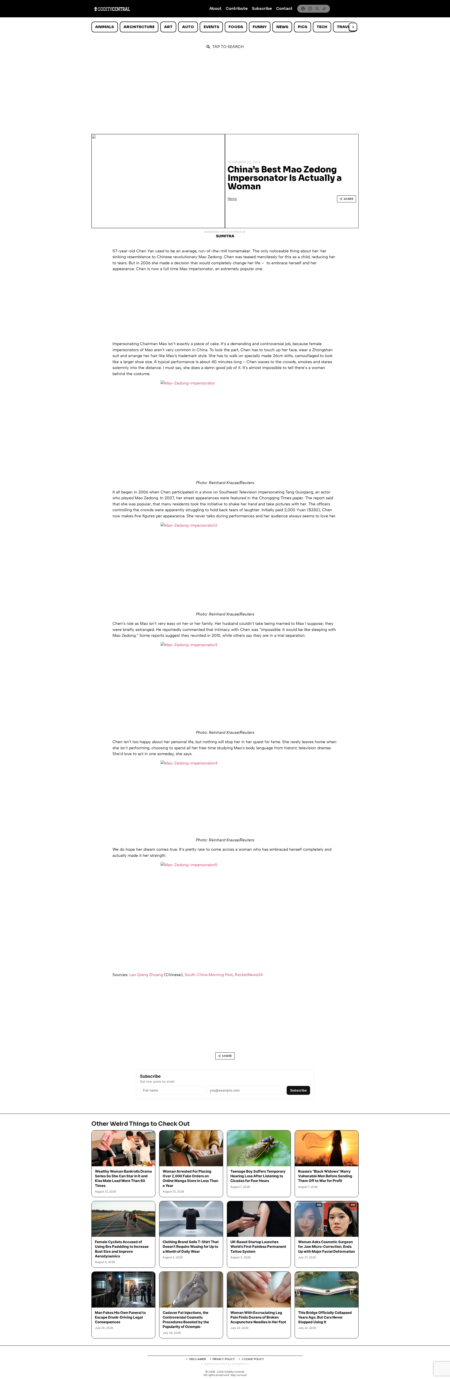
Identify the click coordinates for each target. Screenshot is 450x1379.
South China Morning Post (209, 974)
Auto (188, 26)
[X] (317, 9)
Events (211, 26)
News (282, 26)
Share (349, 199)
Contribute (237, 8)
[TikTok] (324, 9)
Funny (260, 26)
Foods (236, 26)
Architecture (139, 26)
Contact (284, 8)
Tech (322, 26)
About (215, 8)
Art (168, 26)
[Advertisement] (225, 89)
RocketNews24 (249, 974)
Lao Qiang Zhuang (146, 974)
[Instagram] (310, 9)
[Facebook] (303, 9)
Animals (104, 26)
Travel (344, 26)
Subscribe (262, 8)
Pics (302, 26)
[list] (225, 27)
